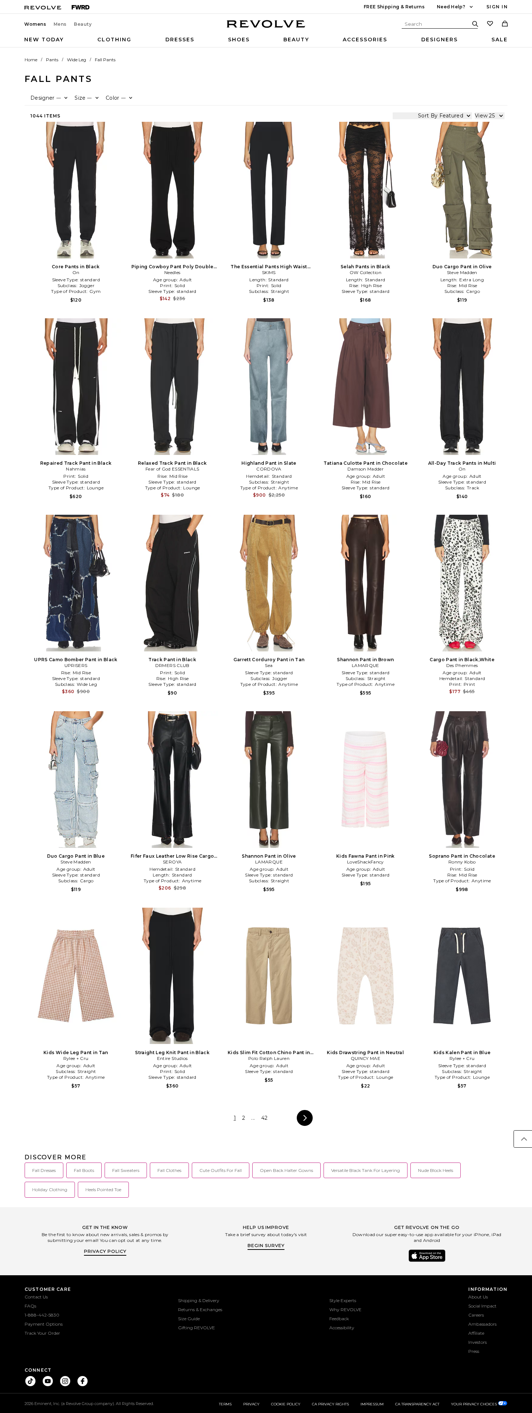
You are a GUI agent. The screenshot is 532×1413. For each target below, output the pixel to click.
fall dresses (44, 1170)
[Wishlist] (490, 24)
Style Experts (342, 1300)
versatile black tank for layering (365, 1170)
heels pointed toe (103, 1189)
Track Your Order (42, 1333)
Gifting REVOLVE (196, 1327)
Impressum (372, 1404)
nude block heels (435, 1170)
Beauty (83, 24)
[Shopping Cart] (505, 24)
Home (31, 59)
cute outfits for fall (220, 1170)
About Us (478, 1297)
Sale (499, 39)
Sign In (497, 6)
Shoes (239, 39)
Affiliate (476, 1333)
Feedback (339, 1318)
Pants (52, 59)
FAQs (30, 1306)
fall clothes (169, 1170)
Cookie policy (285, 1404)
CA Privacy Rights (330, 1404)
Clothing (114, 39)
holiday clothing (49, 1189)
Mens (60, 24)
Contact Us (36, 1297)
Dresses (179, 39)
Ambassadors (482, 1324)
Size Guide (189, 1318)
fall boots (84, 1170)
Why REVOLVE (345, 1309)
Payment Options (44, 1324)
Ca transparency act (417, 1404)
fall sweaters (125, 1170)
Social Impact (482, 1306)
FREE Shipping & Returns (394, 6)
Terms (225, 1404)
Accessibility (341, 1327)
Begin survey (266, 1245)
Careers (476, 1315)
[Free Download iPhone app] (427, 1261)
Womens (35, 24)
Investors (477, 1342)
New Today (44, 39)
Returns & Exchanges (200, 1309)
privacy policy (105, 1251)
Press (473, 1351)
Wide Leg (76, 59)
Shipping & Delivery (198, 1300)
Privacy (251, 1404)
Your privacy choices (474, 1404)
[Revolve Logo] (266, 28)
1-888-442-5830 (42, 1315)
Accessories (365, 39)
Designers (439, 39)
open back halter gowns (286, 1170)
